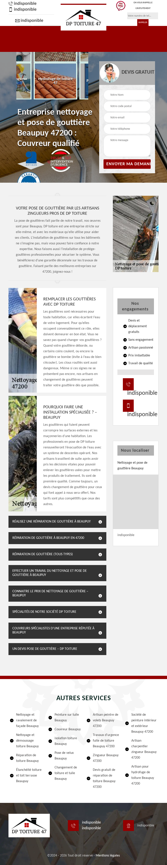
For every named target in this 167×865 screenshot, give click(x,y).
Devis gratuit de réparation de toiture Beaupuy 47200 (104, 778)
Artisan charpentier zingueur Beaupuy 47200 (144, 749)
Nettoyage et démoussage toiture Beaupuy (27, 740)
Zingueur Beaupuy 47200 (106, 758)
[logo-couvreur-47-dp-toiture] (83, 17)
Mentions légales (108, 855)
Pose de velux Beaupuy (64, 755)
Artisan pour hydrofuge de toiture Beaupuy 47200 (142, 775)
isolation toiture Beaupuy (66, 741)
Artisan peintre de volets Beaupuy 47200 (105, 720)
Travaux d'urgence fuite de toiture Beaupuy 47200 (106, 740)
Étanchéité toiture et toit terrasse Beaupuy (29, 775)
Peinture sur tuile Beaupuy (67, 717)
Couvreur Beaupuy (68, 729)
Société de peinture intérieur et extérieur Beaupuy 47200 (144, 723)
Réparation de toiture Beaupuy (27, 758)
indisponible (25, 4)
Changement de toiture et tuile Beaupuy (66, 773)
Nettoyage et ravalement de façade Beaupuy (27, 720)
